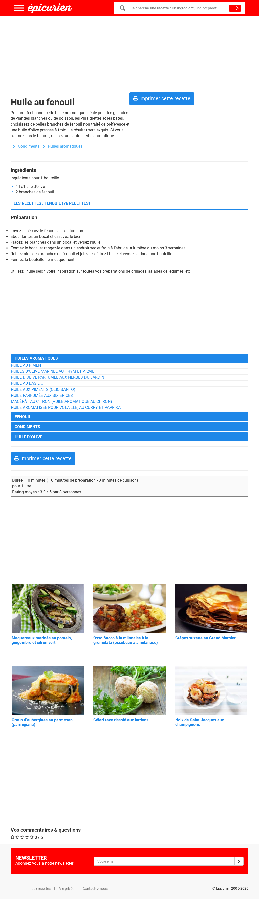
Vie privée (66, 889)
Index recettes (40, 889)
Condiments (28, 146)
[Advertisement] (129, 53)
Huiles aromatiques (65, 146)
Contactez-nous (95, 889)
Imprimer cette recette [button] (164, 98)
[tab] (129, 358)
